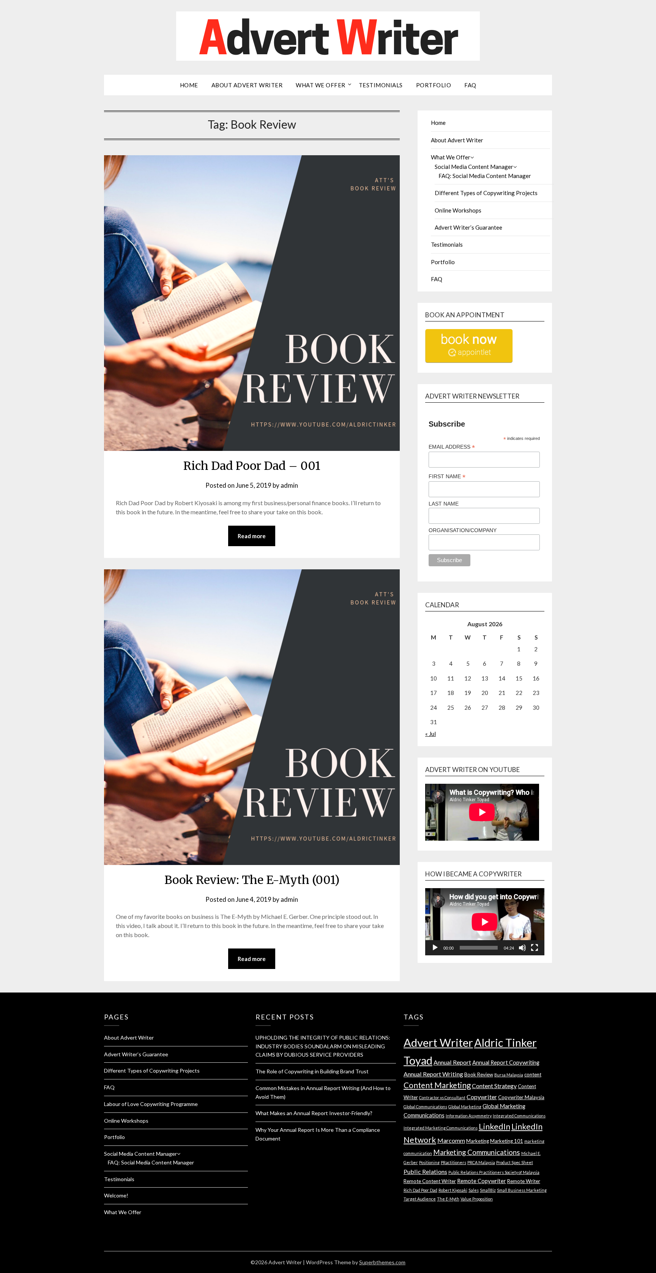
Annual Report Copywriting (505, 1062)
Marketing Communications (476, 1152)
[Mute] (522, 948)
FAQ (470, 85)
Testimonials (381, 85)
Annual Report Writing (433, 1074)
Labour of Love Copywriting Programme (151, 1104)
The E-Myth (448, 1198)
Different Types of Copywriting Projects (486, 192)
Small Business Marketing (522, 1190)
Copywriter (482, 1096)
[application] (484, 921)
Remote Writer (523, 1181)
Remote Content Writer (430, 1181)
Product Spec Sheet (514, 1162)
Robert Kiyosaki (452, 1190)
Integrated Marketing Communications (441, 1127)
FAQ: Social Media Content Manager (484, 175)
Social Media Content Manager (474, 166)
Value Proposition (476, 1198)
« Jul (430, 733)
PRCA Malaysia (481, 1162)
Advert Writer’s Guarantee (468, 227)
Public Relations (425, 1171)
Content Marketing (437, 1085)
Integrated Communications (519, 1115)
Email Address (452, 447)
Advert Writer (438, 1042)
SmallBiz (488, 1190)
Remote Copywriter (481, 1180)
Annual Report (452, 1062)
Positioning (429, 1162)
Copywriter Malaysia (521, 1097)
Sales (473, 1190)
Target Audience (420, 1198)
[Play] (435, 948)
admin (289, 485)
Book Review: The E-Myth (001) (251, 880)
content (532, 1074)
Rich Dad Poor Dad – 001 (251, 465)
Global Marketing (464, 1106)
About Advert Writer (247, 85)
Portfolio (433, 85)
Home (189, 85)
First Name (447, 476)
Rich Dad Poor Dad (420, 1190)
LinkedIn (494, 1126)
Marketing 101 (506, 1141)
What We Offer (320, 85)
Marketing (477, 1141)
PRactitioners (453, 1162)
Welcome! (116, 1195)
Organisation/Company (463, 530)
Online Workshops (458, 210)
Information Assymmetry (469, 1115)
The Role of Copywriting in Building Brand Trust (312, 1071)
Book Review (478, 1074)
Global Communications (425, 1106)
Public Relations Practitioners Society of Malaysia (493, 1172)
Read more (252, 536)
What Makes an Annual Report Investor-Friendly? (313, 1113)
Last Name (444, 504)
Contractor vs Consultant (442, 1097)
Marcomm (451, 1140)
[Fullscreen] (534, 948)
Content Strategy (494, 1085)
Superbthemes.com (382, 1262)
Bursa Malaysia (508, 1074)
